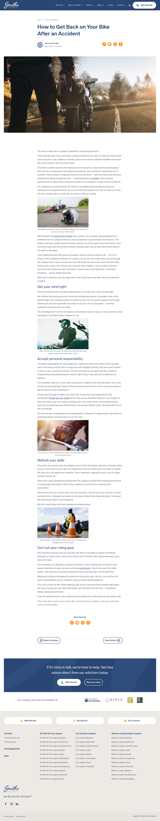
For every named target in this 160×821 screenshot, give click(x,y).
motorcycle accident (63, 236)
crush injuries (84, 568)
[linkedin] (17, 804)
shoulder (95, 178)
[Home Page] (11, 5)
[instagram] (11, 804)
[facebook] (6, 804)
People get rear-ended (58, 398)
